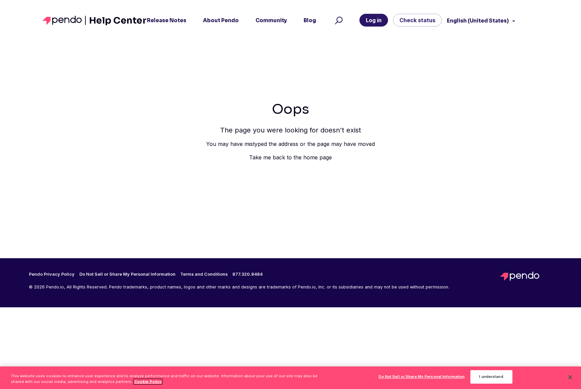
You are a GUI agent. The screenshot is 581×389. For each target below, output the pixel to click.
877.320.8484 (247, 274)
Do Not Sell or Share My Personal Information (422, 377)
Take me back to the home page (290, 157)
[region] (290, 377)
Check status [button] (417, 20)
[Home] (64, 20)
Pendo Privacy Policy (52, 274)
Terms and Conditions (204, 274)
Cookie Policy (148, 381)
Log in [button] (374, 20)
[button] (338, 20)
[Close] (570, 377)
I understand (491, 377)
